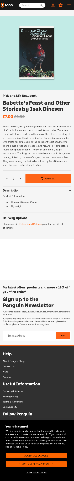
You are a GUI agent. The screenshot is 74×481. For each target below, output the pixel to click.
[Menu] (69, 5)
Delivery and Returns (30, 224)
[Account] (53, 5)
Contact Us (8, 366)
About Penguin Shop (13, 361)
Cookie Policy (21, 447)
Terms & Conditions (13, 402)
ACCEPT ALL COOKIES (36, 456)
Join (63, 335)
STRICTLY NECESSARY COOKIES (36, 464)
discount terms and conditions (54, 311)
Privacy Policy (12, 324)
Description (11, 190)
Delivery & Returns (13, 391)
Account (7, 377)
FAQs (5, 372)
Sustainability (10, 407)
